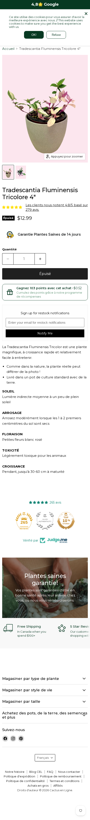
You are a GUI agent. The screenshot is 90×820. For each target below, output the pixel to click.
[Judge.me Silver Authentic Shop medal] (45, 520)
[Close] (86, 13)
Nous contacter (69, 771)
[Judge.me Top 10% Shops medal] (66, 520)
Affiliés (57, 785)
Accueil (8, 49)
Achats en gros (38, 785)
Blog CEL (35, 771)
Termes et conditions (64, 781)
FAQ (50, 771)
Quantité (9, 249)
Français (43, 757)
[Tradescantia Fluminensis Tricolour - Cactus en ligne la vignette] (20, 172)
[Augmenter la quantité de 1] (40, 259)
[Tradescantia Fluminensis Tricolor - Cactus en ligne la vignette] (8, 172)
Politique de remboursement (60, 776)
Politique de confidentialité (25, 781)
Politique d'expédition (19, 776)
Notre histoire (14, 771)
